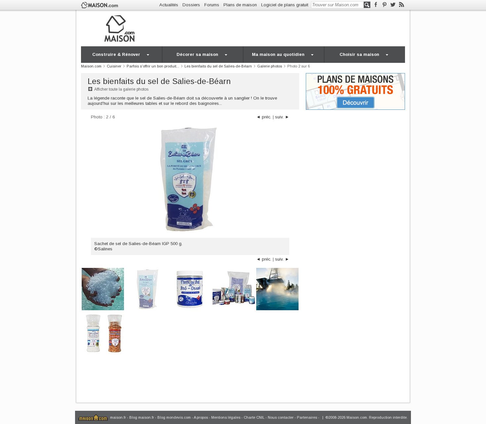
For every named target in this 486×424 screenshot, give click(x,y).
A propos (201, 417)
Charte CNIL (254, 417)
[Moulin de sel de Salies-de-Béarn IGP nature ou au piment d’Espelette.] (103, 332)
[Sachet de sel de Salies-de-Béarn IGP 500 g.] (146, 288)
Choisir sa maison (359, 54)
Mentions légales (225, 417)
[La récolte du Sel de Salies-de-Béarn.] (103, 288)
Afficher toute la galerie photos (121, 89)
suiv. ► (282, 116)
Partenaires (307, 417)
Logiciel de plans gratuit (284, 4)
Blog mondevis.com (174, 417)
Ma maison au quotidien (278, 54)
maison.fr (118, 417)
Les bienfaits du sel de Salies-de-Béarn (159, 81)
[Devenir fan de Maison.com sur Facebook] (375, 4)
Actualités (168, 4)
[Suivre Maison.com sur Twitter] (392, 4)
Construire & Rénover (116, 54)
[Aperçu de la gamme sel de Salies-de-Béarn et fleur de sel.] (234, 288)
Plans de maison (240, 4)
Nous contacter (281, 417)
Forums (211, 4)
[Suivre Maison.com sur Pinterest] (384, 4)
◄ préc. (263, 116)
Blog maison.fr (141, 417)
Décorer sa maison (197, 54)
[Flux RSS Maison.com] (401, 4)
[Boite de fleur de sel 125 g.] (190, 288)
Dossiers (191, 4)
